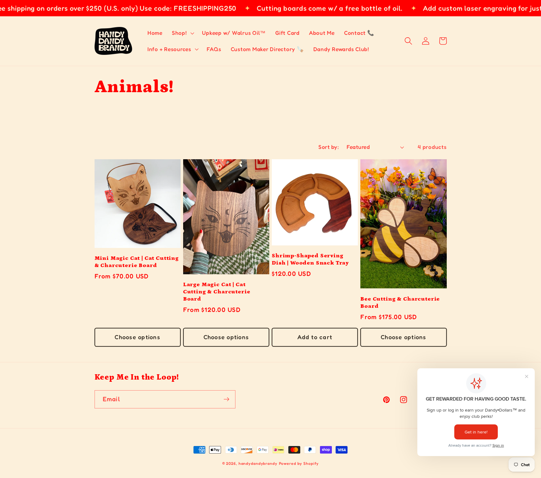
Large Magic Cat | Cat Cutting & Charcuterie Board (216, 291)
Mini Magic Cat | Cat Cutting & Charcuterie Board (137, 262)
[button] (182, 33)
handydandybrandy (258, 463)
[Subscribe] (226, 399)
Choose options (137, 337)
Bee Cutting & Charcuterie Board (400, 302)
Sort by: (328, 147)
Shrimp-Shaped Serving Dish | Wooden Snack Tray (310, 259)
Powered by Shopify (299, 463)
